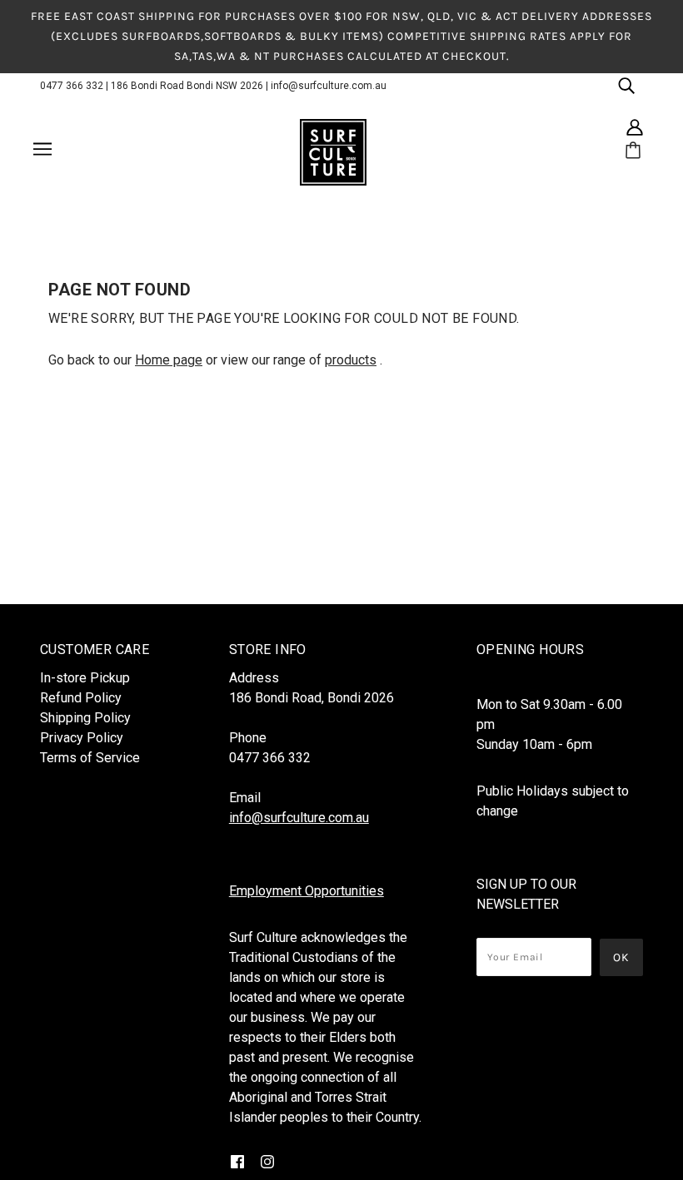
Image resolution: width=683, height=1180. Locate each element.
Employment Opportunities (306, 891)
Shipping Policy (85, 718)
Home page (168, 360)
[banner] (333, 151)
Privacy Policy (81, 738)
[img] (626, 85)
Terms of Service (90, 758)
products (350, 360)
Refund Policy (81, 698)
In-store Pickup (85, 678)
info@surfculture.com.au (328, 86)
